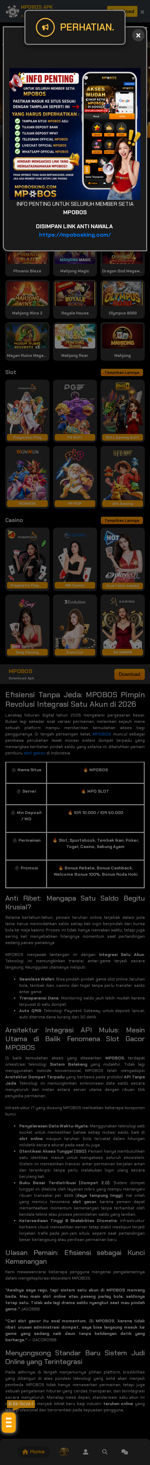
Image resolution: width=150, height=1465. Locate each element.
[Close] (138, 35)
